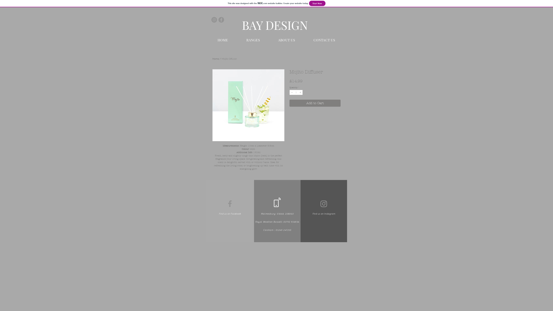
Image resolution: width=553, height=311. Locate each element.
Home (215, 58)
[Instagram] (214, 20)
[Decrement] (291, 92)
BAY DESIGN (275, 25)
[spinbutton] (296, 92)
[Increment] (300, 92)
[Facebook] (221, 20)
